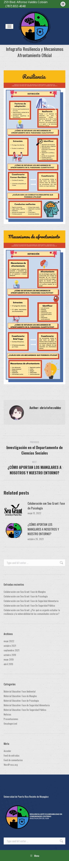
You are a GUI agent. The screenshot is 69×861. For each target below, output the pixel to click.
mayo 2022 (9, 641)
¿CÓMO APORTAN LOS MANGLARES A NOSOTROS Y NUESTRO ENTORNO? (43, 529)
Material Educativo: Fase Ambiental (20, 691)
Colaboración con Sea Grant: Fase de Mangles (25, 592)
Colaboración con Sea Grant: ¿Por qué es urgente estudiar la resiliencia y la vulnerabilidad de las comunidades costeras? (32, 612)
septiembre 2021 (11, 650)
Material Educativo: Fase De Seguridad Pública (25, 710)
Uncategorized (10, 723)
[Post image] (14, 509)
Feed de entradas (12, 755)
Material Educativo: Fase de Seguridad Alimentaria (27, 705)
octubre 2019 (10, 655)
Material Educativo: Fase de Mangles (20, 696)
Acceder (7, 751)
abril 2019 (8, 664)
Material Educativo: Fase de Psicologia (21, 700)
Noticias (7, 714)
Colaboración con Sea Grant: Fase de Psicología (46, 505)
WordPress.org (11, 764)
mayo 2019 (9, 659)
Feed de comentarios (13, 760)
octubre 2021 (10, 645)
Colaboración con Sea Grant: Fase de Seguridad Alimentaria (31, 601)
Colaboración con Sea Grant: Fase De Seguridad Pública (29, 605)
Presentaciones (11, 719)
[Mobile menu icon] (9, 26)
